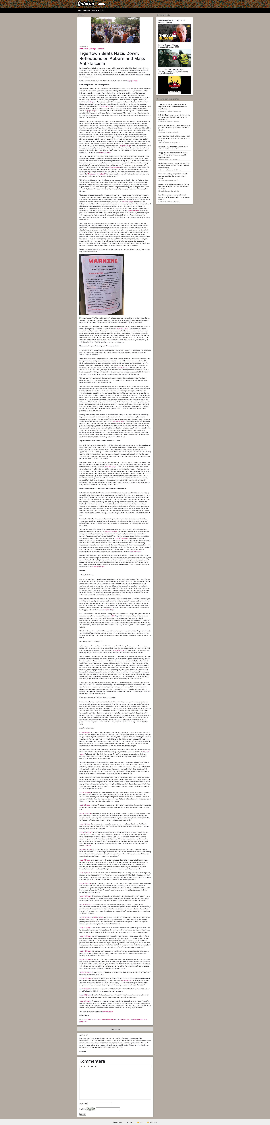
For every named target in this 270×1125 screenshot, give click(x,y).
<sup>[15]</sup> (121, 538)
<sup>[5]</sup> (125, 146)
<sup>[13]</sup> (110, 467)
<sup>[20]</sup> (118, 650)
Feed (140, 1122)
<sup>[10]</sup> (122, 329)
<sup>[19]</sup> (113, 616)
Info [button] (102, 10)
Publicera (95, 10)
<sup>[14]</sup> (111, 531)
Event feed (153, 1122)
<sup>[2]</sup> (90, 102)
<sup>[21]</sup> (85, 1001)
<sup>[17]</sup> (98, 566)
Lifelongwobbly (107, 1011)
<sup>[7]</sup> (114, 167)
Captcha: (82, 1109)
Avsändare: (83, 1103)
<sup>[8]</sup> (127, 202)
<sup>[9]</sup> (133, 210)
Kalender (86, 10)
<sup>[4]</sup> (90, 111)
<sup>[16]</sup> (135, 551)
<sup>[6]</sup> (105, 152)
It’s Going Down (97, 917)
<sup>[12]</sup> (119, 421)
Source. (88, 845)
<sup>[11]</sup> (123, 367)
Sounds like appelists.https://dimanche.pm (173, 148)
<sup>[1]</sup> (132, 81)
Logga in (129, 1122)
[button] (81, 1066)
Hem (80, 10)
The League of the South (96, 174)
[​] (115, 1084)
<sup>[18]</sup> (108, 610)
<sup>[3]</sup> (105, 106)
